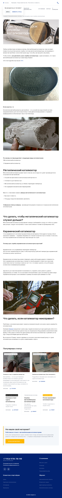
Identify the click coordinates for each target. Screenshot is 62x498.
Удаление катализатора (27, 9)
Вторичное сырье (44, 482)
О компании (55, 9)
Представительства (22, 2)
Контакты (41, 468)
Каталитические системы (46, 488)
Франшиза (13, 2)
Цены (4, 479)
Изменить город (16, 11)
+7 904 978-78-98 (12, 459)
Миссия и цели (43, 462)
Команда (41, 465)
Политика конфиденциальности (11, 465)
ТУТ (22, 60)
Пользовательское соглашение (11, 463)
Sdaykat (11, 329)
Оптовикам (41, 8)
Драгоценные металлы (45, 485)
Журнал (48, 8)
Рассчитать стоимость (34, 2)
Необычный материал (15, 441)
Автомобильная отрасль (46, 479)
